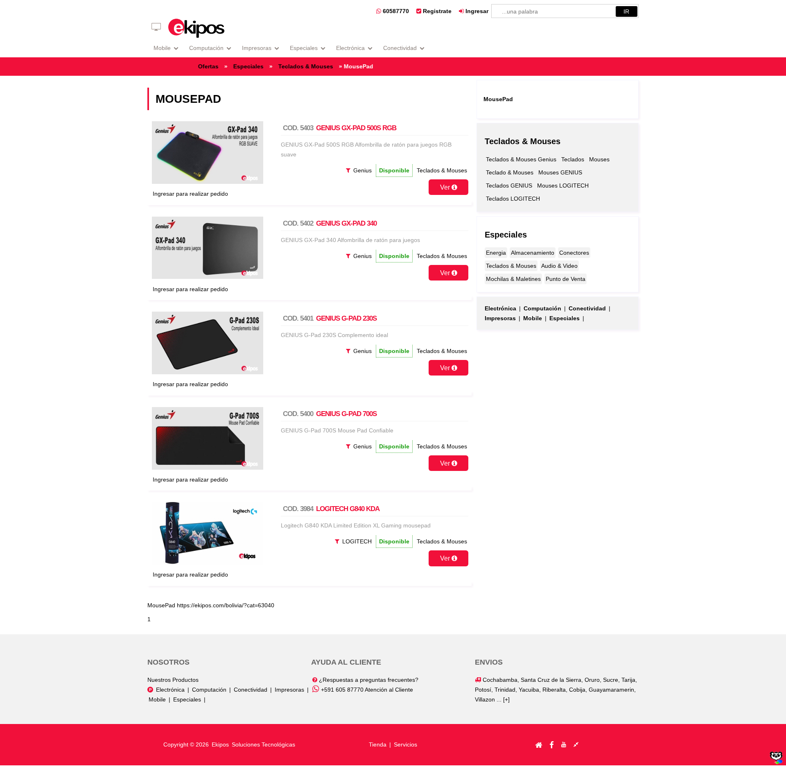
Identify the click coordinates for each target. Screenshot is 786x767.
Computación (206, 48)
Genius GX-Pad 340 (346, 223)
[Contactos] (576, 744)
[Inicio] (538, 744)
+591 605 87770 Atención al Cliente (366, 689)
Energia (496, 252)
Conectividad (400, 48)
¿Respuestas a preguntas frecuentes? (367, 679)
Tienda (377, 744)
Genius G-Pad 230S (346, 318)
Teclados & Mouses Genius (521, 159)
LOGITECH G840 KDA (347, 509)
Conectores (574, 252)
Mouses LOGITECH (563, 185)
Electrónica (350, 48)
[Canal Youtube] (563, 744)
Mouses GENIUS (560, 172)
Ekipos (221, 744)
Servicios (405, 744)
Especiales (304, 48)
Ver (446, 187)
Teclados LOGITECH (513, 198)
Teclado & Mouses (509, 172)
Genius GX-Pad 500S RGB (356, 128)
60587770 (395, 11)
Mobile (162, 48)
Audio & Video (559, 265)
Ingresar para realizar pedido (190, 193)
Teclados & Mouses (319, 66)
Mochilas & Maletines (513, 279)
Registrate (436, 11)
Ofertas (222, 66)
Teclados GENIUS (509, 185)
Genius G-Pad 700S (346, 414)
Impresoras (256, 48)
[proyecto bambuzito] (776, 762)
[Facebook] (551, 744)
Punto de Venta (565, 279)
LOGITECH (357, 541)
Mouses (599, 159)
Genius (362, 170)
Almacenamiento (532, 252)
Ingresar (476, 11)
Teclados (572, 159)
